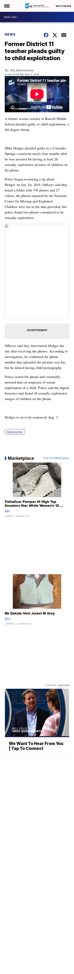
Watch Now (62, 6)
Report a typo (15, 431)
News (10, 34)
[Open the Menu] (6, 6)
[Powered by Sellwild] (63, 685)
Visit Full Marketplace (56, 458)
